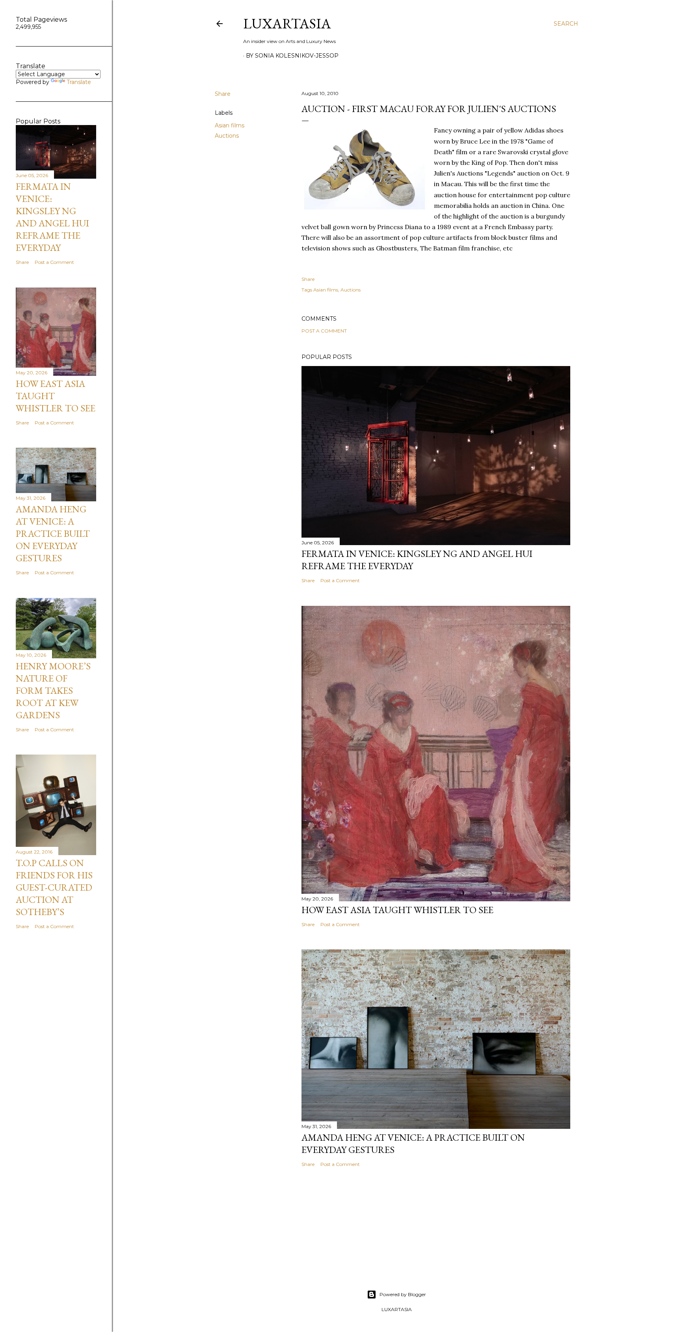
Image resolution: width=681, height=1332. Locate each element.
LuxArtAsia (287, 23)
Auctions (227, 135)
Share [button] (223, 93)
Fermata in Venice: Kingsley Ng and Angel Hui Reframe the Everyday (52, 217)
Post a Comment (324, 331)
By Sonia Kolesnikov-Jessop (292, 55)
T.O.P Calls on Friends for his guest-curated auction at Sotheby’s (54, 887)
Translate (79, 82)
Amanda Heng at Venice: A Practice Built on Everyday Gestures (53, 533)
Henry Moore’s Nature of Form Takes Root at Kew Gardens (53, 690)
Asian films (229, 125)
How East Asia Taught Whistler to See (397, 910)
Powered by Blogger (403, 1294)
